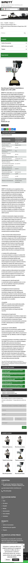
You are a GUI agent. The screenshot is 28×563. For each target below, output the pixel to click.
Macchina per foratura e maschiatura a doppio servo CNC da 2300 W (12, 382)
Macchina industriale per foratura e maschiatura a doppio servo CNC (13, 375)
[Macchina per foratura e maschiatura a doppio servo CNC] (20, 466)
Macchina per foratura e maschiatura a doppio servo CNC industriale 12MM (12, 378)
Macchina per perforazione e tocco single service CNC (20, 446)
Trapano (11, 22)
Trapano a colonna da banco (8, 392)
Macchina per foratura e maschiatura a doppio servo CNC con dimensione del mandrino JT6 (12, 386)
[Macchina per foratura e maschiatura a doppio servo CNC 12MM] (14, 73)
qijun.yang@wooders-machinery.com (13, 5)
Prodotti (6, 22)
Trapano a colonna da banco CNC (8, 24)
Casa (2, 22)
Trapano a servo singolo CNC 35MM (8, 460)
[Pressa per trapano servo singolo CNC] (8, 440)
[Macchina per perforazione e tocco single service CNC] (20, 440)
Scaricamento (6, 511)
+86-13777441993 (7, 6)
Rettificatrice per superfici (7, 46)
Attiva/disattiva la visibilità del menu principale (25, 9)
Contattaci (5, 516)
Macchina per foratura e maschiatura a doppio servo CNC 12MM (14, 27)
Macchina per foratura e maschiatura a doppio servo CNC (20, 473)
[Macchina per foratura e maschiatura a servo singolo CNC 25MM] (8, 466)
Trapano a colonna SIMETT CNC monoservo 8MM (20, 460)
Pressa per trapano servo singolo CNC (8, 446)
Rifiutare (8, 559)
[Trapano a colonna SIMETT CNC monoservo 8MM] (20, 453)
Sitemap (24, 554)
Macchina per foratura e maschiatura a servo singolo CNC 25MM (8, 473)
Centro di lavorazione (6, 43)
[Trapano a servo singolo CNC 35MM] (8, 453)
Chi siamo (5, 503)
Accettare (15, 559)
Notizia (4, 508)
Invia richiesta (5, 125)
